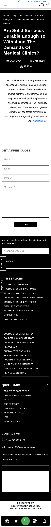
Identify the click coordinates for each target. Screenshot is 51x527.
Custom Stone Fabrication (18, 334)
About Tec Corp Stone (16, 391)
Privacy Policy (12, 421)
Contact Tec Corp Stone (17, 395)
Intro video (2, 285)
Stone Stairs (11, 315)
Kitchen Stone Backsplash (18, 310)
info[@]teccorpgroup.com (23, 447)
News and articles (14, 413)
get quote (2, 263)
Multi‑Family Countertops (18, 364)
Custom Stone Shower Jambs (20, 289)
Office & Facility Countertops (21, 368)
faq (14, 15)
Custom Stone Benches (17, 351)
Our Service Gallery (15, 408)
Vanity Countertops (15, 319)
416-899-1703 (18, 440)
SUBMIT (25, 224)
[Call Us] (25, 521)
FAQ (6, 417)
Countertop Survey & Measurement (24, 298)
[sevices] (7, 521)
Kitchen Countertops (16, 284)
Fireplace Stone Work (16, 306)
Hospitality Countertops (18, 360)
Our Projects (11, 404)
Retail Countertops (15, 373)
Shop (6, 400)
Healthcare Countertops (18, 355)
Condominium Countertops (19, 338)
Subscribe (9, 261)
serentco (37, 509)
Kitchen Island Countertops (20, 293)
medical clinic (39, 121)
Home (6, 15)
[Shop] (35, 521)
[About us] (16, 521)
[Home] (44, 521)
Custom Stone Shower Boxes (20, 302)
